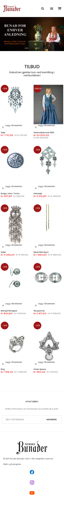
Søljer (3, 252)
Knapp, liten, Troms (10, 193)
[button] (13, 125)
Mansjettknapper (9, 310)
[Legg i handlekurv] (3, 127)
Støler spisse (40, 369)
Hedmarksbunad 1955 (44, 132)
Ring (3, 369)
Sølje (3, 132)
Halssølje (38, 193)
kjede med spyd (41, 252)
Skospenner (39, 310)
